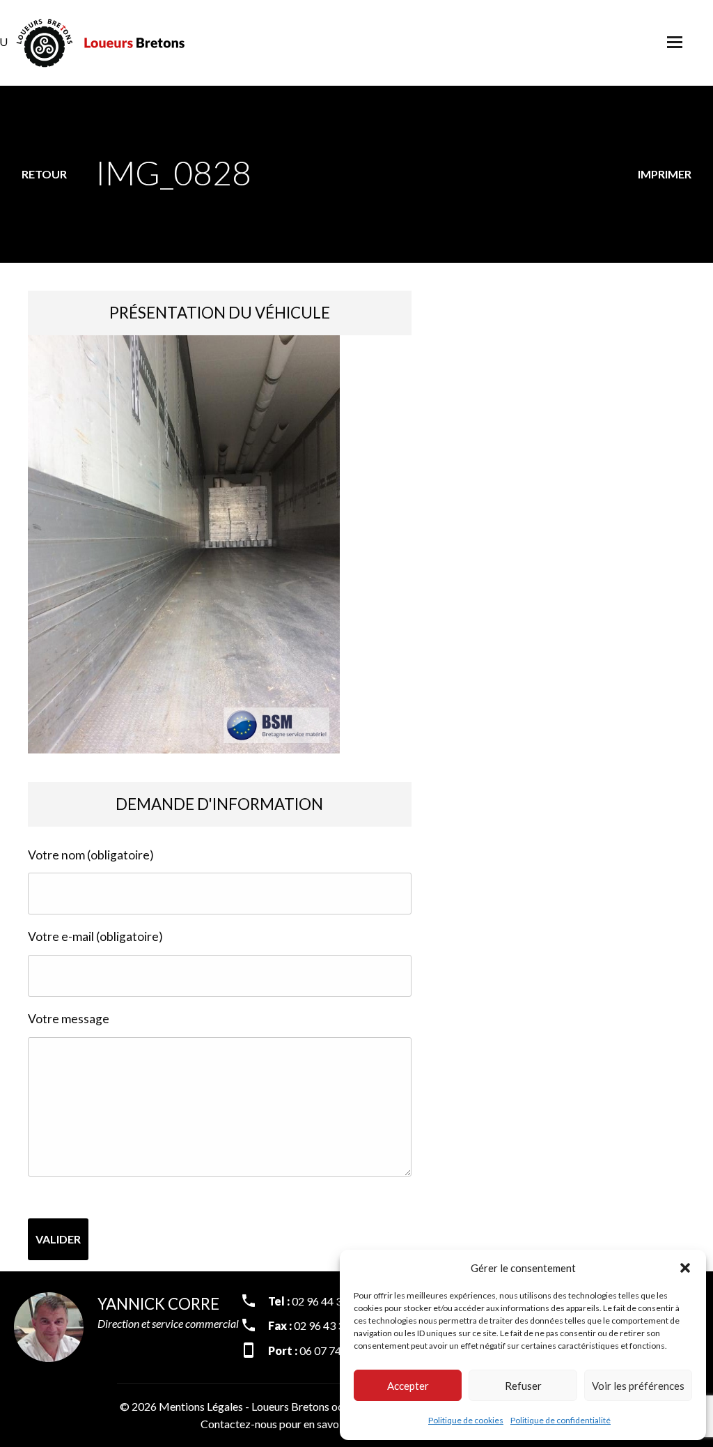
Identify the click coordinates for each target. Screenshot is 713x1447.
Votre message (68, 1018)
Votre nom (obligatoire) (91, 855)
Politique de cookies (465, 1420)
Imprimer (664, 174)
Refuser (523, 1385)
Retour (44, 174)
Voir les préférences (638, 1385)
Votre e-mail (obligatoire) (95, 936)
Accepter (408, 1385)
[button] (685, 1268)
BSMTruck (101, 43)
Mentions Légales (201, 1406)
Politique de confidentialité (560, 1420)
